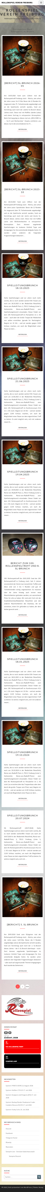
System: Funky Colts (13, 1110)
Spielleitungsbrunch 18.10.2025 (22, 286)
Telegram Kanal (11, 1138)
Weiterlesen (23, 129)
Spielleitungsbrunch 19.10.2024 (22, 753)
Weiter (27, 986)
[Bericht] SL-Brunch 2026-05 (22, 84)
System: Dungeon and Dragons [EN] (18, 1095)
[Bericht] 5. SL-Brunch (22, 924)
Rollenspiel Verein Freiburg (17, 2)
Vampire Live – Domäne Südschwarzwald (20, 1152)
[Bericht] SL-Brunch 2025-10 (22, 190)
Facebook (9, 1133)
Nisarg (41, 1187)
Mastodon (9, 1147)
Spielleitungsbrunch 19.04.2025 (22, 473)
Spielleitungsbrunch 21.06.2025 (22, 380)
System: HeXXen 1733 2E (14, 1090)
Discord (8, 1129)
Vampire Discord (15, 1156)
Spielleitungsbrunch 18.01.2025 (22, 660)
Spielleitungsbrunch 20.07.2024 (22, 817)
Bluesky (8, 1142)
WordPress (28, 1187)
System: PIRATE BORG (14, 1086)
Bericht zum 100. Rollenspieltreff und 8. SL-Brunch (23, 566)
